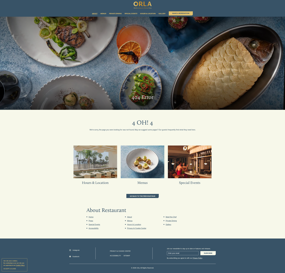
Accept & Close (9, 269)
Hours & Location (148, 13)
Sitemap (127, 256)
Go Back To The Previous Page (142, 196)
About (129, 217)
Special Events (131, 13)
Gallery (162, 13)
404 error (142, 97)
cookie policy (20, 265)
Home (91, 217)
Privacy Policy (197, 258)
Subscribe (209, 253)
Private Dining (115, 13)
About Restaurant (106, 210)
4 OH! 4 (142, 122)
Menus (103, 13)
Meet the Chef (171, 217)
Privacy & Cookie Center (136, 228)
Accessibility (94, 228)
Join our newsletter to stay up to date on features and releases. (189, 249)
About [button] (95, 13)
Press (91, 220)
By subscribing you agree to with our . (185, 258)
